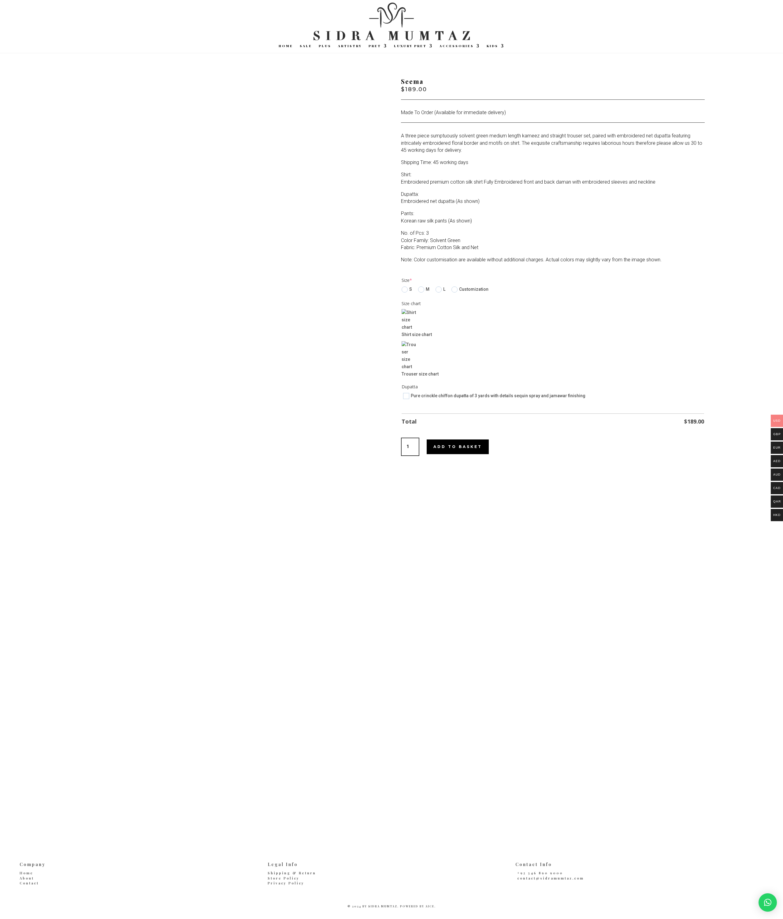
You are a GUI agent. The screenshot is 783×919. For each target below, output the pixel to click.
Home (286, 46)
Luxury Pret (410, 46)
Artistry (350, 46)
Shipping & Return (292, 873)
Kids (492, 46)
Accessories (457, 46)
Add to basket (457, 446)
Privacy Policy (286, 883)
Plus (325, 46)
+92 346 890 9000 (540, 873)
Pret (375, 46)
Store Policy (283, 878)
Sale (306, 46)
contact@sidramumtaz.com (550, 878)
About (27, 878)
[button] (768, 902)
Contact (29, 883)
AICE (429, 906)
